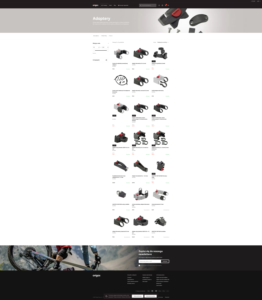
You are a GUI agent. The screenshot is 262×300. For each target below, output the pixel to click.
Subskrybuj (165, 261)
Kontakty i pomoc (131, 283)
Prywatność (167, 297)
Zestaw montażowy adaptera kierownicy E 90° (140, 205)
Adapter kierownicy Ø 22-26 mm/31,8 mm (140, 148)
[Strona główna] (96, 275)
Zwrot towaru (159, 285)
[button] (101, 43)
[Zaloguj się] (159, 5)
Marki (110, 5)
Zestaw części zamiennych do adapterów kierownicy (121, 91)
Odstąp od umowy (159, 297)
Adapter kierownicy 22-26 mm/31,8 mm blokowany (160, 148)
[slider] (94, 50)
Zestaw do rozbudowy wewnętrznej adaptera (120, 64)
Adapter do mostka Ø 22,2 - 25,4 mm (140, 175)
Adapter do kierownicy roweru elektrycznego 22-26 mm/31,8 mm (159, 118)
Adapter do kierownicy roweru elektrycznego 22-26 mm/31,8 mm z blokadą (139, 119)
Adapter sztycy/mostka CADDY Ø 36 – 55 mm (140, 232)
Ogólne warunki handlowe (161, 277)
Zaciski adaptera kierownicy (158, 90)
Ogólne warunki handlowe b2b (162, 279)
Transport (129, 277)
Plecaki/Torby (104, 35)
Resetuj (94, 53)
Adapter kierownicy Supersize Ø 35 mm (120, 231)
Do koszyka (122, 240)
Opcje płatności (130, 279)
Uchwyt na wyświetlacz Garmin (158, 63)
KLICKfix (114, 66)
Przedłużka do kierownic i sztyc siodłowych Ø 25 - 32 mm (118, 176)
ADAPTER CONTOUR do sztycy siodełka (120, 204)
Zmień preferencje (138, 296)
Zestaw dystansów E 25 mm (157, 204)
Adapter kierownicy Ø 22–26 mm (139, 63)
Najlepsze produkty (162, 42)
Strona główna (96, 35)
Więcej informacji (126, 297)
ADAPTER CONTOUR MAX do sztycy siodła (159, 176)
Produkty (105, 5)
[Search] (140, 5)
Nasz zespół (145, 281)
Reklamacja (158, 283)
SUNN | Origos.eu (146, 277)
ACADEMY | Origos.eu (147, 279)
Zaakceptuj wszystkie (150, 296)
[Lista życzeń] (162, 5)
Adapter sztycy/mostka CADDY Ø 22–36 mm (120, 148)
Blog (115, 5)
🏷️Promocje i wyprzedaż (123, 5)
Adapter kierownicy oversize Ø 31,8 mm (140, 90)
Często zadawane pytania (132, 281)
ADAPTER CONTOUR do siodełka (159, 231)
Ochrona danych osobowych (162, 281)
